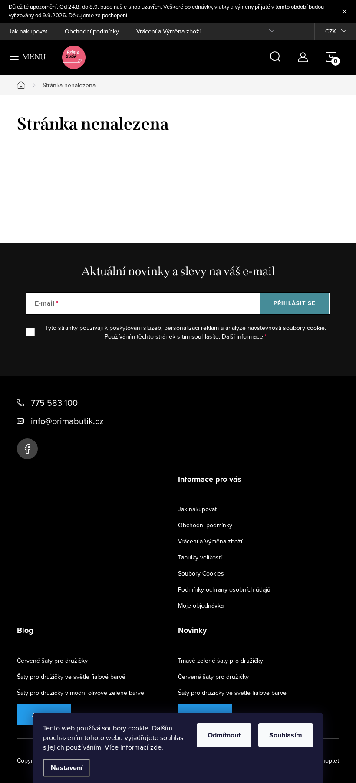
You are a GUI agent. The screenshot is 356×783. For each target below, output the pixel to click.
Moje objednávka (201, 605)
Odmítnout (224, 735)
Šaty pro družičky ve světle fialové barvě (71, 676)
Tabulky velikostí (200, 557)
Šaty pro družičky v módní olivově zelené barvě (80, 692)
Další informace (242, 336)
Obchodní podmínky (92, 31)
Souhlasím (285, 735)
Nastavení (66, 768)
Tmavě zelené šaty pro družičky (220, 660)
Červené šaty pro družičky (52, 660)
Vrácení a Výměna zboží (168, 31)
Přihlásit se (295, 303)
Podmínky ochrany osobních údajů (224, 589)
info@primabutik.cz (67, 421)
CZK (330, 31)
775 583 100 (54, 402)
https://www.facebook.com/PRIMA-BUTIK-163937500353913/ (27, 448)
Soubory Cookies (201, 573)
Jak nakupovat (28, 31)
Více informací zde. (134, 747)
